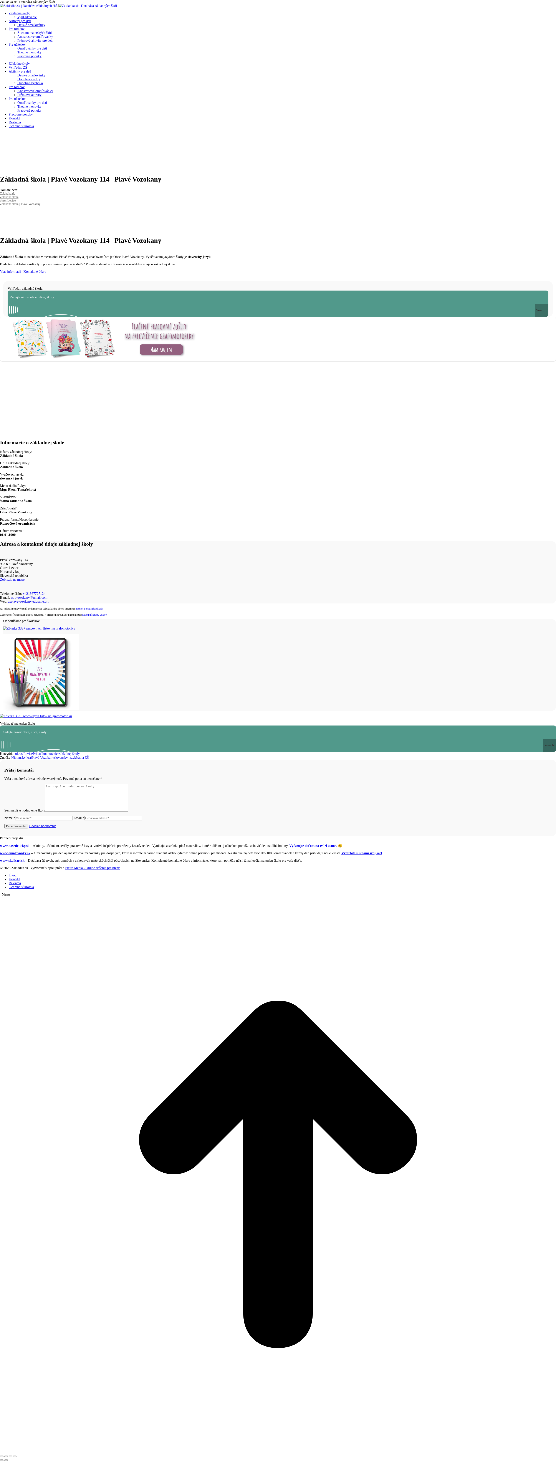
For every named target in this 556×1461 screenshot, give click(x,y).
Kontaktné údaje (34, 271)
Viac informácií (10, 271)
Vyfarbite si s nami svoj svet (361, 853)
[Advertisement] (278, 401)
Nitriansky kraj (21, 757)
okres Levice (24, 753)
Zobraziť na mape (12, 579)
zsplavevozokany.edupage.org (28, 601)
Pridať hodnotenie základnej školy (56, 753)
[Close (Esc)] (1, 1456)
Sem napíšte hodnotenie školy (24, 810)
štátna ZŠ (82, 757)
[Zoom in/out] (15, 1456)
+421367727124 (34, 593)
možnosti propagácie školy (89, 608)
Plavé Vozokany (43, 757)
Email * (79, 818)
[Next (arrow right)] (6, 1460)
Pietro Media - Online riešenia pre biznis (92, 868)
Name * (9, 818)
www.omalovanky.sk (15, 853)
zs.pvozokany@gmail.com (29, 597)
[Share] (6, 1456)
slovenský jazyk (65, 757)
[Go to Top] (278, 1451)
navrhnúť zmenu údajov (94, 614)
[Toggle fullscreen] (10, 1456)
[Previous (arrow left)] (1, 1460)
